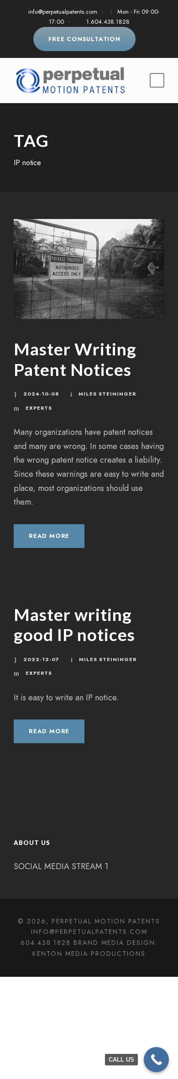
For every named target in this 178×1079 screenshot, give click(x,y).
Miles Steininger (107, 393)
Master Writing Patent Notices (75, 359)
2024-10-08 (41, 393)
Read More (49, 536)
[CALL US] (156, 1059)
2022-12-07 (41, 659)
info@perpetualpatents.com (62, 11)
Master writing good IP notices (74, 624)
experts (39, 408)
